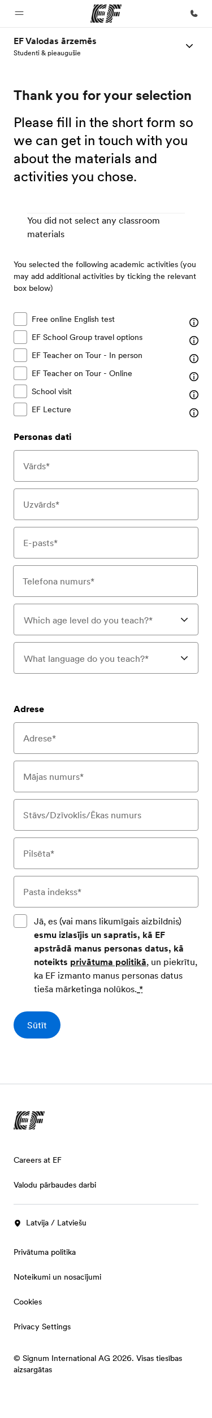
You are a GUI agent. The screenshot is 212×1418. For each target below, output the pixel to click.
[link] (55, 46)
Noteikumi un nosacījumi (57, 1276)
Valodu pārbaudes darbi (55, 1184)
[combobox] (106, 619)
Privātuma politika (45, 1252)
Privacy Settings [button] (42, 1326)
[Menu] (189, 46)
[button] (19, 13)
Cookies (28, 1301)
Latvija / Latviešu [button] (56, 1222)
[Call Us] (193, 13)
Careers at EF (38, 1160)
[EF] (106, 14)
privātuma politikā (108, 961)
